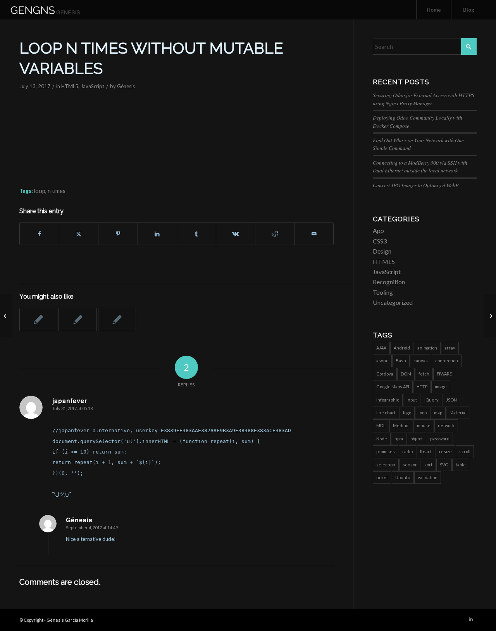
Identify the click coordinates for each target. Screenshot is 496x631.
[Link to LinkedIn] (471, 619)
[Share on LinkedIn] (157, 234)
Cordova (384, 373)
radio (407, 451)
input (411, 399)
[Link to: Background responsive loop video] (38, 319)
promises (385, 451)
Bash (401, 360)
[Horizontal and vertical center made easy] (6, 315)
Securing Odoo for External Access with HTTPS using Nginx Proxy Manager (423, 98)
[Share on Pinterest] (117, 234)
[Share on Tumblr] (196, 234)
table (461, 464)
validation (427, 477)
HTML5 (69, 86)
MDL (381, 425)
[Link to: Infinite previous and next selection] (77, 319)
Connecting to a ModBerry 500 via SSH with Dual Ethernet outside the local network (420, 166)
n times (56, 191)
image (441, 386)
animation (427, 347)
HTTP (422, 386)
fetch (423, 373)
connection (446, 360)
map (438, 412)
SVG (444, 464)
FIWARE (444, 373)
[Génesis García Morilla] (54, 9)
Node (381, 438)
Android (402, 347)
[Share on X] (78, 234)
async (382, 360)
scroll (464, 451)
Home (434, 10)
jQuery (431, 399)
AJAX (381, 347)
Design (382, 251)
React (426, 451)
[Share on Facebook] (39, 234)
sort (428, 464)
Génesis (126, 86)
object (416, 438)
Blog (468, 10)
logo (407, 412)
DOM (406, 373)
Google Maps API (392, 386)
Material (458, 412)
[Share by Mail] (313, 234)
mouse (424, 425)
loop (39, 191)
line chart (386, 412)
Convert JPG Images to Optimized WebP (415, 185)
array (449, 347)
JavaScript (92, 86)
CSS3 (380, 241)
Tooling (383, 292)
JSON (451, 399)
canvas (420, 360)
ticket (382, 477)
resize (445, 451)
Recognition (389, 281)
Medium (401, 425)
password (440, 438)
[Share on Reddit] (274, 234)
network (446, 425)
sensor (410, 464)
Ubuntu (402, 477)
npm (398, 438)
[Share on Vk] (235, 234)
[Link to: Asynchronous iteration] (117, 319)
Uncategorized (393, 302)
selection (385, 464)
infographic (387, 399)
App (378, 230)
